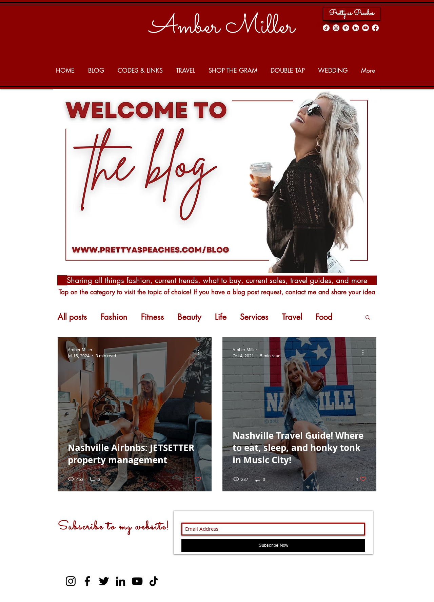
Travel (292, 317)
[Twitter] (104, 581)
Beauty (189, 317)
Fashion (114, 317)
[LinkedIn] (355, 27)
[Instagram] (336, 27)
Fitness (152, 317)
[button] (367, 317)
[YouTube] (137, 581)
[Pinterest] (345, 27)
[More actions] (200, 352)
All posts (72, 317)
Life (220, 317)
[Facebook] (375, 27)
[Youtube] (365, 27)
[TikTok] (326, 27)
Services (254, 317)
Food (324, 317)
